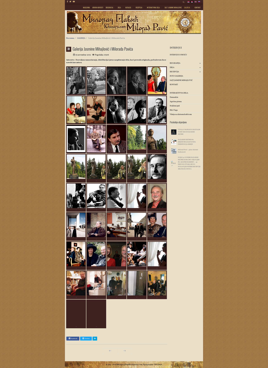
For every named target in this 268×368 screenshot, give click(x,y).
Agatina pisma (176, 101)
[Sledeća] (124, 350)
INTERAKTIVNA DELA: (153, 7)
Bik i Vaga (174, 110)
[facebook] (67, 2)
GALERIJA (187, 7)
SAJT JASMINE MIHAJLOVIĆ (173, 7)
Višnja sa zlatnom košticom (181, 114)
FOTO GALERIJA (176, 76)
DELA (119, 7)
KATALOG (128, 7)
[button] (196, 63)
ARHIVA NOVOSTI (97, 7)
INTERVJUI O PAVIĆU (178, 55)
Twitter (87, 339)
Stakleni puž (175, 106)
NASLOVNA (86, 7)
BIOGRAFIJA (109, 7)
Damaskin (174, 97)
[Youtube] (74, 2)
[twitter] (70, 2)
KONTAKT (198, 7)
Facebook (74, 339)
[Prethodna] (110, 350)
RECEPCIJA (139, 7)
